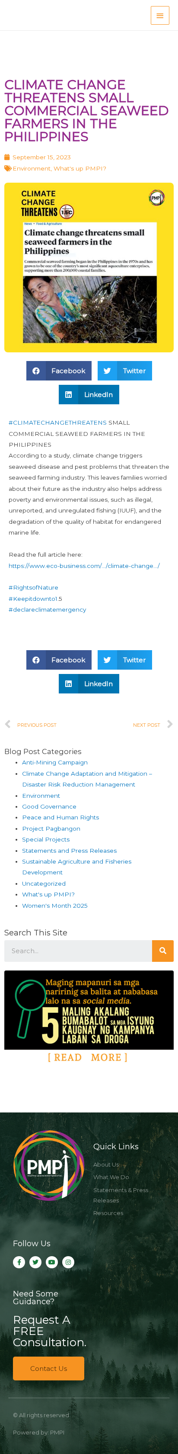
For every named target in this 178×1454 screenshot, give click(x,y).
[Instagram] (68, 1262)
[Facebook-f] (19, 1262)
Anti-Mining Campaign (55, 762)
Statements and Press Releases (69, 850)
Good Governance (49, 806)
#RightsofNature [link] (33, 587)
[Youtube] (52, 1262)
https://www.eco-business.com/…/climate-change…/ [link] (84, 565)
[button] (48, 1368)
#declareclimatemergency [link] (47, 609)
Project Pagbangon (51, 828)
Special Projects (46, 839)
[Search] (163, 951)
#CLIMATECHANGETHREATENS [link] (58, 422)
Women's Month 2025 (55, 905)
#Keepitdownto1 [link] (33, 598)
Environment (32, 168)
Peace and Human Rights (60, 817)
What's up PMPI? (80, 168)
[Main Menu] (160, 15)
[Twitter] (35, 1262)
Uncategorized (44, 883)
